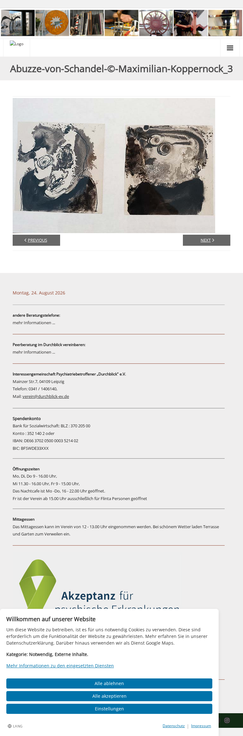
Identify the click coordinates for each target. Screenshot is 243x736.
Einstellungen (109, 709)
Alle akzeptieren (109, 696)
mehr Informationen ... (34, 322)
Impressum (201, 725)
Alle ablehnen (109, 683)
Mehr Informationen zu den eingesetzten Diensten (60, 666)
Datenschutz (174, 725)
